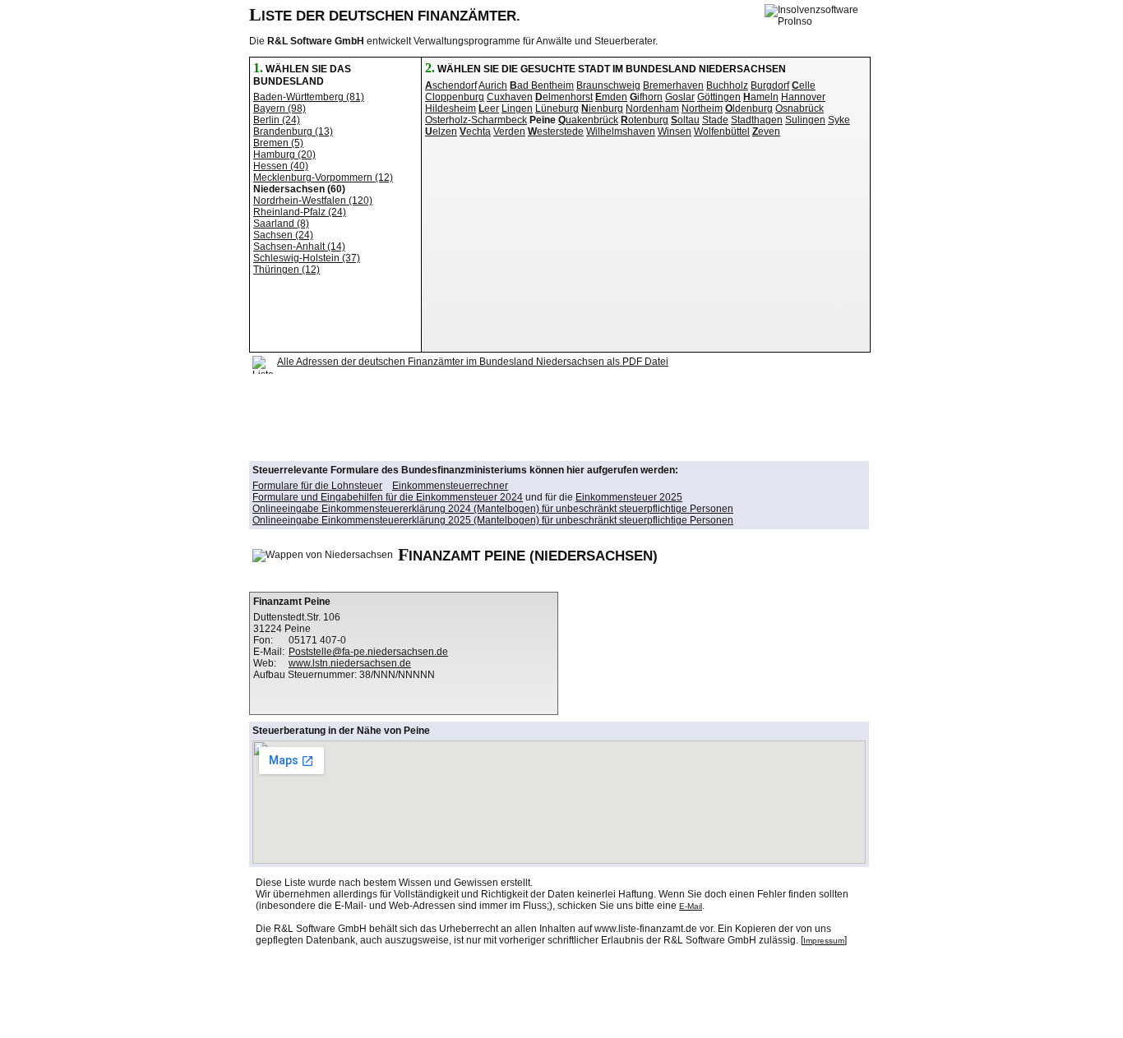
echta (475, 131)
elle (804, 85)
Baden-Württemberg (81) (308, 97)
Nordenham (652, 108)
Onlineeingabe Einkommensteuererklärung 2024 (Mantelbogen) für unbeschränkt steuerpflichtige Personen (492, 508)
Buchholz (727, 85)
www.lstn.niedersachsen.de (350, 663)
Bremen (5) (278, 143)
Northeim (702, 108)
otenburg (644, 120)
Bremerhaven (673, 85)
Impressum (823, 940)
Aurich (492, 85)
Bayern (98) (279, 108)
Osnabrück (799, 108)
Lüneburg (557, 108)
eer (488, 108)
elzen (441, 131)
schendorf (451, 85)
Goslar (680, 97)
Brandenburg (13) (293, 131)
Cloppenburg (454, 97)
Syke (839, 120)
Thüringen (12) (286, 269)
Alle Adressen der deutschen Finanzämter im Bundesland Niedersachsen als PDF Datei (472, 361)
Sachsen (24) (283, 235)
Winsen (674, 131)
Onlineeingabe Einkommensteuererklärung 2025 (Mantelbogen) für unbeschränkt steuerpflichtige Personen (492, 520)
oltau (685, 120)
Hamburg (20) (284, 154)
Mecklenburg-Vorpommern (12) (323, 177)
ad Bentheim (542, 85)
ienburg (602, 108)
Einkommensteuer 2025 (628, 497)
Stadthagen (757, 120)
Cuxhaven (510, 97)
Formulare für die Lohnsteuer (317, 485)
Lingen (517, 108)
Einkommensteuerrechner (450, 485)
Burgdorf (770, 85)
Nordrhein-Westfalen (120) (312, 200)
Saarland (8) (281, 223)
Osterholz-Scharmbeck (476, 120)
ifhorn (646, 97)
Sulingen (805, 120)
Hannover (803, 97)
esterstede (556, 131)
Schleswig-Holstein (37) (306, 258)
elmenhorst (564, 97)
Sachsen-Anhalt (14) (299, 246)
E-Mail (690, 906)
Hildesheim (450, 108)
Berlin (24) (276, 120)
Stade (715, 120)
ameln (761, 97)
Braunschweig (608, 85)
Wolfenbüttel (722, 131)
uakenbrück (588, 120)
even (766, 131)
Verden (509, 131)
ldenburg (749, 108)
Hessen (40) (280, 166)
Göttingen (719, 97)
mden (611, 97)
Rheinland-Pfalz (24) (299, 212)
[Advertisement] (551, 417)
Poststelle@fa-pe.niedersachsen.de (368, 651)
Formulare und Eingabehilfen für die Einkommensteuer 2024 (387, 497)
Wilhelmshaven (620, 131)
